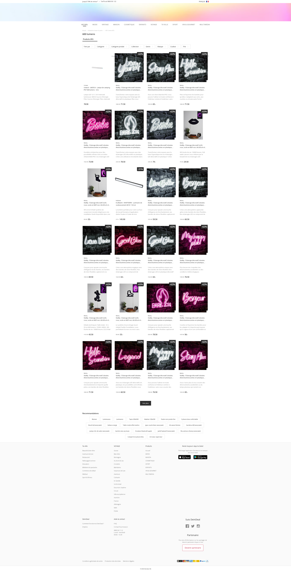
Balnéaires (117, 467)
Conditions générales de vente (92, 561)
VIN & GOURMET (151, 471)
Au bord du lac (119, 461)
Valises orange (112, 425)
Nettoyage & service (88, 461)
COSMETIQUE (150, 461)
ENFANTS (149, 467)
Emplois (85, 527)
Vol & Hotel (117, 484)
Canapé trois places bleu (136, 437)
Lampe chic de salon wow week (99, 431)
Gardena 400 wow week (194, 425)
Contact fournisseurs (121, 527)
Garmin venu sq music (122, 431)
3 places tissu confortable (189, 419)
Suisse (116, 451)
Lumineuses (106, 419)
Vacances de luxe (119, 471)
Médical (85, 474)
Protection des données (113, 561)
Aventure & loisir (87, 454)
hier (202, 542)
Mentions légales (128, 561)
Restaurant (86, 457)
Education (85, 464)
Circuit (116, 491)
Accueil (148, 451)
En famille (117, 481)
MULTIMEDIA (150, 474)
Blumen (94, 419)
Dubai (116, 511)
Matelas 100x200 (149, 419)
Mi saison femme (174, 425)
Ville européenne (119, 494)
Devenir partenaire (193, 548)
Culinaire (117, 477)
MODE (148, 454)
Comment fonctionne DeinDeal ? (93, 524)
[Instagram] (198, 526)
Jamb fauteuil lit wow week (166, 431)
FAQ (115, 524)
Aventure (117, 474)
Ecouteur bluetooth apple (143, 431)
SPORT (148, 464)
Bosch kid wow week (95, 425)
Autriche (116, 498)
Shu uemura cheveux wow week (191, 431)
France (116, 501)
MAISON (148, 457)
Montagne (117, 457)
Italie (115, 508)
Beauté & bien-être (88, 451)
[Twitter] (192, 526)
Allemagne (117, 504)
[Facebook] (187, 526)
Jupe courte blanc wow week (154, 425)
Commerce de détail (89, 471)
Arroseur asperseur (156, 437)
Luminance (119, 419)
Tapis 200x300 (133, 419)
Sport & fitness (87, 477)
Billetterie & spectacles (89, 467)
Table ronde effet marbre (131, 425)
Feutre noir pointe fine (168, 419)
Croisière (117, 464)
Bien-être (117, 454)
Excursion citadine (120, 488)
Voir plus (145, 403)
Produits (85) (88, 39)
